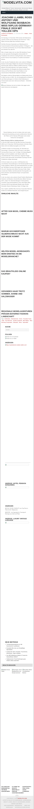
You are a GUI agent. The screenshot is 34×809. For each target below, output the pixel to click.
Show (20, 322)
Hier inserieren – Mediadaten (13, 805)
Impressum (9, 807)
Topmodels (25, 322)
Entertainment (14, 318)
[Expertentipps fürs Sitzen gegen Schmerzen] (27, 727)
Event (20, 318)
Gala (3, 320)
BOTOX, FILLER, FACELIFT (12, 508)
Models (26, 33)
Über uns (27, 805)
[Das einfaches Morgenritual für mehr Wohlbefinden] (6, 727)
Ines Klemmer (8, 320)
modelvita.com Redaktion (7, 33)
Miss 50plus (26, 320)
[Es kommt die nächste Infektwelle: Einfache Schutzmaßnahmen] (17, 727)
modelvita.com (22, 798)
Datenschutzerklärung (22, 807)
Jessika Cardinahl (17, 320)
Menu (4, 12)
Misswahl (15, 322)
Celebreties (7, 318)
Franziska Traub (27, 318)
